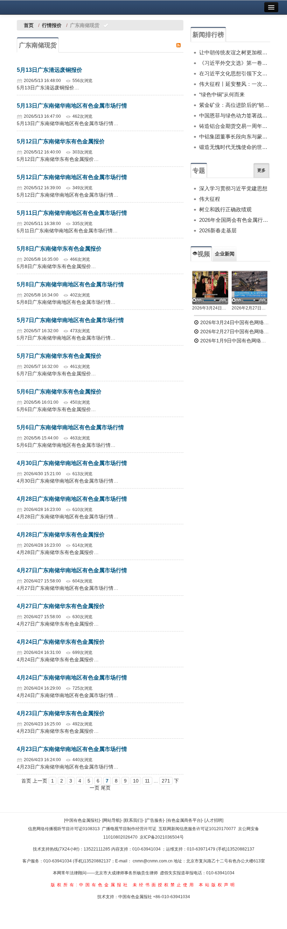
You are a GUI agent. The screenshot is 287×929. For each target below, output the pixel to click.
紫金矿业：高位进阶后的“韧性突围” (234, 105)
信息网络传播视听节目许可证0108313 (64, 828)
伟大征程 (209, 199)
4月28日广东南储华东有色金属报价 (61, 535)
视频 (203, 254)
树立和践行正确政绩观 (225, 209)
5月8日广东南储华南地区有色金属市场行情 (70, 284)
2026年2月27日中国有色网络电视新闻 (250, 308)
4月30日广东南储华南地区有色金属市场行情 (72, 463)
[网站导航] (111, 820)
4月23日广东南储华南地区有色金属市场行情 (72, 749)
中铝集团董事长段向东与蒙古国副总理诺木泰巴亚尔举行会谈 (234, 136)
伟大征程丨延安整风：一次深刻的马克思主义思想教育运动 (234, 84)
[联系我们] (133, 820)
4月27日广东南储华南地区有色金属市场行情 (72, 570)
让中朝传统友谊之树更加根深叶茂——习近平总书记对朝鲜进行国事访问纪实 (234, 52)
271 (166, 781)
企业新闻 (224, 254)
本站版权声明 (218, 884)
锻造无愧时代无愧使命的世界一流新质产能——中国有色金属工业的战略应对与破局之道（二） (234, 147)
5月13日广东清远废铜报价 (49, 70)
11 (147, 781)
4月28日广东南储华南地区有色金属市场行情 (72, 499)
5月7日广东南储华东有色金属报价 (59, 356)
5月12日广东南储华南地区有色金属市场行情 (72, 177)
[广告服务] (154, 820)
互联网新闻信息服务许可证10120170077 (197, 828)
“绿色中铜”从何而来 (222, 94)
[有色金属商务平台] (184, 820)
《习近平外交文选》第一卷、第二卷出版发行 (234, 63)
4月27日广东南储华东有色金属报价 (61, 606)
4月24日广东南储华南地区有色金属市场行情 (72, 678)
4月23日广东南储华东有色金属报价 (61, 713)
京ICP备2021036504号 (162, 837)
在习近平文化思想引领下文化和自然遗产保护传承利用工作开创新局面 (234, 73)
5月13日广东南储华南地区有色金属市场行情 (72, 106)
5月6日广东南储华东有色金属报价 (59, 392)
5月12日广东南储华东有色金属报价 (61, 141)
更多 (261, 170)
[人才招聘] (213, 820)
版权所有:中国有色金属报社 (90, 884)
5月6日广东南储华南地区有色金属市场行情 (70, 427)
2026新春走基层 (218, 230)
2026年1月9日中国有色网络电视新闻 (234, 340)
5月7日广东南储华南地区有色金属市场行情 (70, 320)
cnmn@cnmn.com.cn (153, 861)
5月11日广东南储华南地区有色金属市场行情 (72, 213)
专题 (198, 170)
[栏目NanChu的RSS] (178, 44)
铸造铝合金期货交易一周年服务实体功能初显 (234, 126)
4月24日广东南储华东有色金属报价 (61, 642)
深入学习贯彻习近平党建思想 (233, 188)
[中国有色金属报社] (82, 820)
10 (136, 781)
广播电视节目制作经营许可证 (129, 828)
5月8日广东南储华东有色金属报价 (59, 249)
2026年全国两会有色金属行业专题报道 (234, 220)
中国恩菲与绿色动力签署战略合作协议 (234, 115)
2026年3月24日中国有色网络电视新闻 (210, 308)
